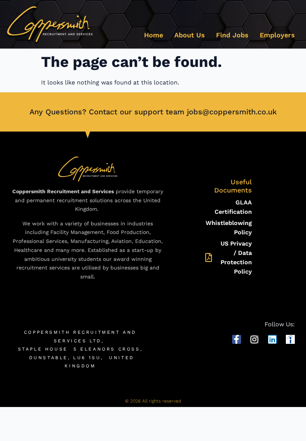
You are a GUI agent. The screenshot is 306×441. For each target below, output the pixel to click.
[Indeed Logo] (290, 339)
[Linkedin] (272, 339)
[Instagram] (254, 339)
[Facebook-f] (236, 339)
